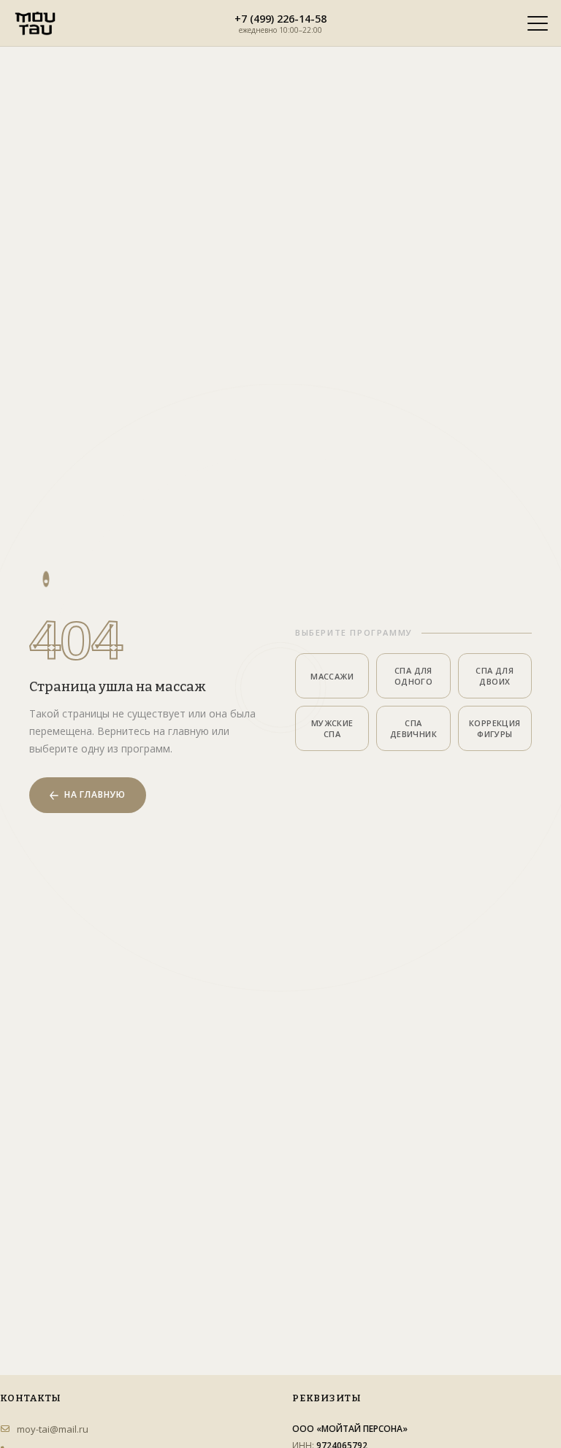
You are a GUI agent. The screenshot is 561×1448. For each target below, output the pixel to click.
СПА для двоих (495, 676)
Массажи (332, 676)
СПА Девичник (413, 728)
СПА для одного (413, 676)
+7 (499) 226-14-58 (280, 18)
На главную (95, 794)
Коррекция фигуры (495, 728)
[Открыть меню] (537, 23)
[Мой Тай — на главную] (35, 23)
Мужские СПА (332, 728)
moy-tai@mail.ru (52, 1429)
